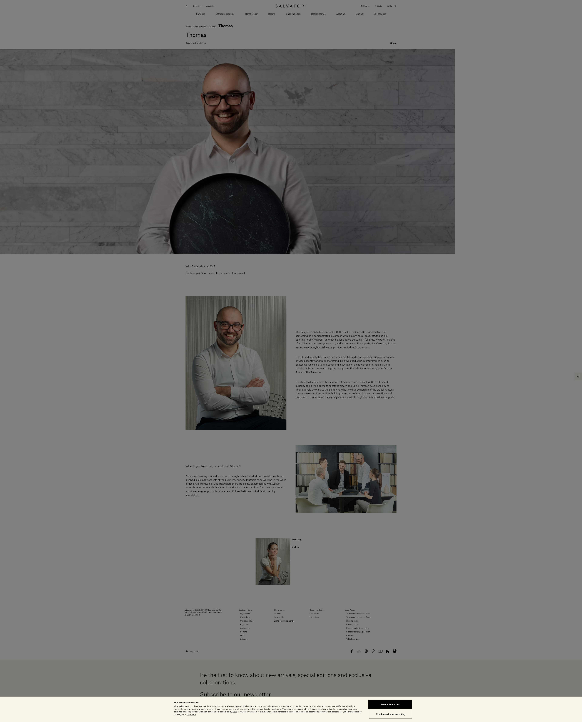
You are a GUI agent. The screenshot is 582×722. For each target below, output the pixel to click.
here (234, 712)
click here (191, 714)
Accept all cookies (390, 704)
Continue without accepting (390, 714)
